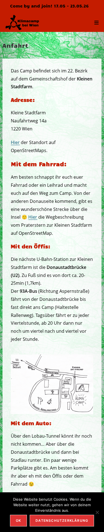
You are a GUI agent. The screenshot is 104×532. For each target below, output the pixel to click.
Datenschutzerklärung (61, 520)
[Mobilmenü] (96, 22)
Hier (15, 142)
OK (18, 520)
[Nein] (97, 512)
